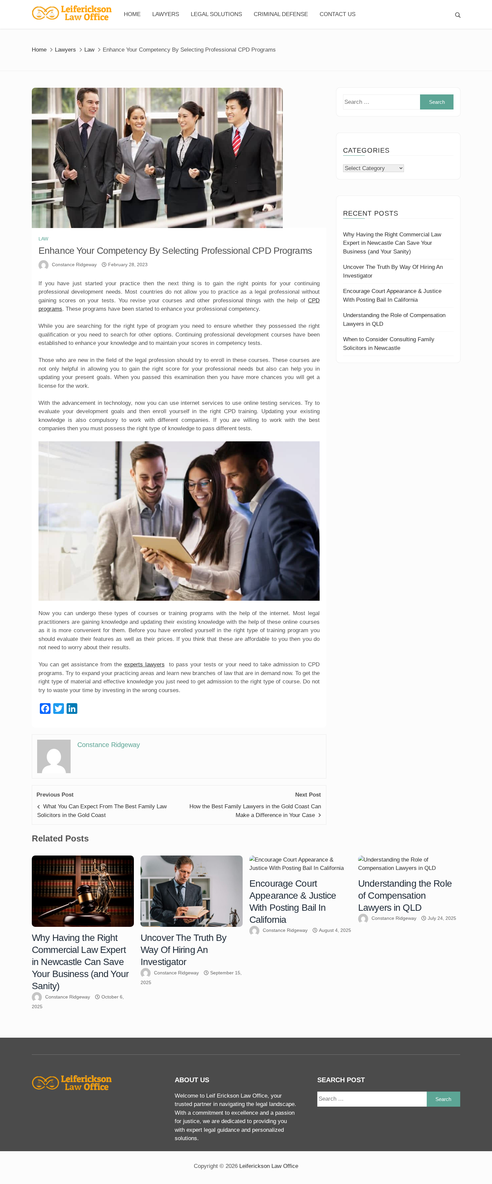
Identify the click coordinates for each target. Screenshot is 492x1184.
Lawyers (165, 14)
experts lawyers (144, 664)
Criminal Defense (281, 14)
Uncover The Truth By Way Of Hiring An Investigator (184, 950)
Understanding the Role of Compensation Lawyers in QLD (405, 895)
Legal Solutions (216, 14)
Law (43, 238)
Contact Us (337, 14)
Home (132, 14)
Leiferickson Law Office (268, 1166)
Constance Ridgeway (74, 264)
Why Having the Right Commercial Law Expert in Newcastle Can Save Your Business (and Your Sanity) (392, 243)
